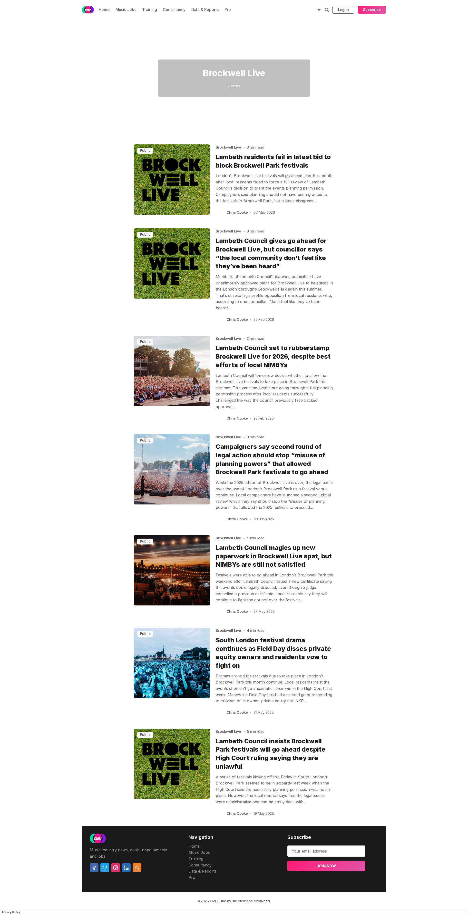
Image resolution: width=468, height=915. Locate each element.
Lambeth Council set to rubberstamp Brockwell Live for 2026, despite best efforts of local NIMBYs (273, 356)
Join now (326, 866)
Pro (227, 9)
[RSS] (137, 867)
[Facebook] (94, 867)
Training (149, 9)
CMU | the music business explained (240, 901)
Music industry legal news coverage (71, 53)
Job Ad (418, 53)
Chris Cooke (237, 212)
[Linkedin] (126, 867)
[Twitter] (104, 867)
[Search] (327, 10)
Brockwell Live (228, 147)
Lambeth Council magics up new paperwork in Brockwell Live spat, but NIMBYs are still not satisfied (274, 556)
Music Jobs (126, 9)
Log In (343, 10)
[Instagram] (115, 867)
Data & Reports (205, 9)
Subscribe (372, 10)
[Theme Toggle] (319, 10)
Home (104, 9)
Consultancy (174, 9)
